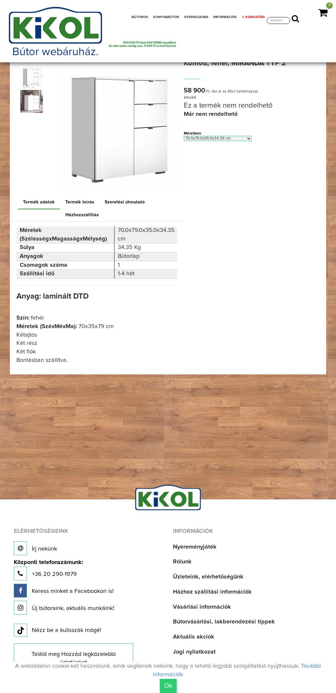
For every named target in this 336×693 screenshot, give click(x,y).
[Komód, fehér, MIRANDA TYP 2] (31, 77)
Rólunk (182, 562)
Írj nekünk (43, 549)
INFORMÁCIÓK (225, 17)
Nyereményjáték (195, 547)
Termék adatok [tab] (39, 202)
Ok (168, 685)
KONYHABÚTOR (166, 17)
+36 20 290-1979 (48, 568)
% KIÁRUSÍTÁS (253, 17)
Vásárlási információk (202, 607)
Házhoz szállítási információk (212, 592)
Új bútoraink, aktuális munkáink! (72, 608)
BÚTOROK (140, 17)
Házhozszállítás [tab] (82, 215)
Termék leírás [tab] (79, 202)
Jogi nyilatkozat (194, 652)
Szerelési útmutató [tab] (125, 202)
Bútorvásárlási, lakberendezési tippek (224, 622)
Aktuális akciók (193, 637)
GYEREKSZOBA (196, 17)
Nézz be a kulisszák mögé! (66, 630)
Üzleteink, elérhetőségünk (208, 577)
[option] (33, 78)
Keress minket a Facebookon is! (72, 591)
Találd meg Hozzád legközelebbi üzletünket (74, 658)
